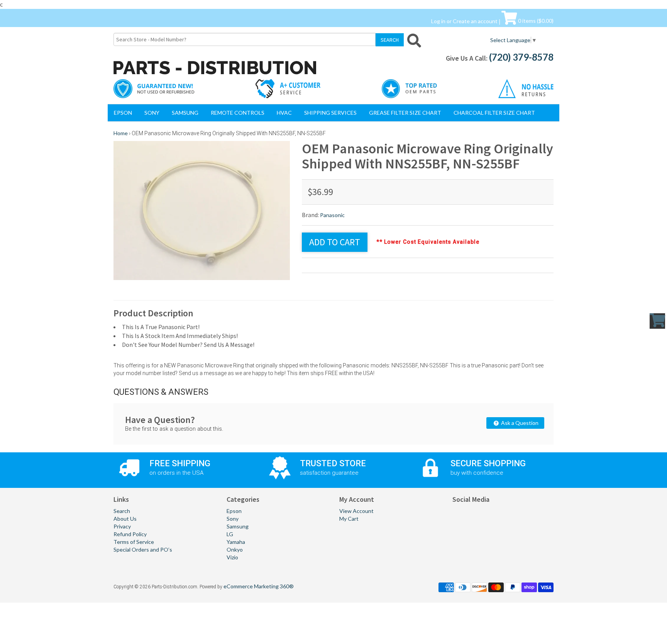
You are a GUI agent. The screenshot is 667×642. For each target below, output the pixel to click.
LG (230, 534)
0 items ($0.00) (535, 20)
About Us (125, 518)
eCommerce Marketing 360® (258, 586)
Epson (123, 112)
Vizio (232, 557)
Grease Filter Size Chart (405, 112)
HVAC (284, 112)
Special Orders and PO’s (142, 549)
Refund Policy (130, 534)
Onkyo (235, 549)
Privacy (122, 526)
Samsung (185, 112)
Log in (438, 20)
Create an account (475, 20)
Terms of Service (133, 541)
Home (120, 133)
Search (121, 511)
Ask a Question (519, 423)
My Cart (349, 518)
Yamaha (236, 541)
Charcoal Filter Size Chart (494, 112)
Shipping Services (330, 112)
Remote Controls (237, 112)
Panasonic (332, 215)
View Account (356, 511)
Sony (151, 112)
